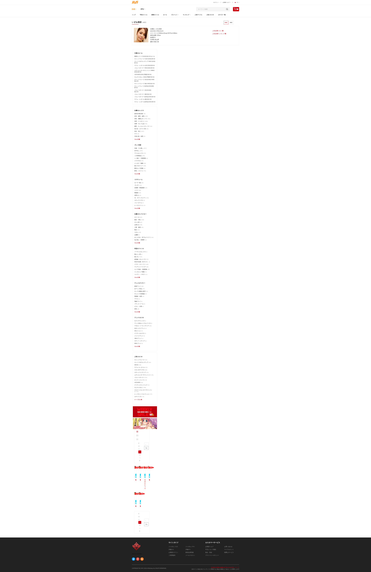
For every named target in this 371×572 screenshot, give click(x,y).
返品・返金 (208, 552)
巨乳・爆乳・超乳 (141, 116)
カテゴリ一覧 (222, 15)
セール (165, 15)
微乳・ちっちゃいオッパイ (143, 126)
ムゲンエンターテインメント (144, 375)
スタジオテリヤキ (140, 370)
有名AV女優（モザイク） (142, 262)
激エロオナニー (140, 166)
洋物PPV (188, 549)
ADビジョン (138, 331)
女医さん (137, 195)
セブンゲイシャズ (140, 321)
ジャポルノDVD (173, 546)
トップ (134, 15)
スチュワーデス (139, 200)
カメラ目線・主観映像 (142, 269)
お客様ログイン (173, 552)
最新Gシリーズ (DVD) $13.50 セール (144, 56)
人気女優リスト (217, 31)
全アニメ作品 (139, 289)
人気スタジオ (210, 15)
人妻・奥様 (138, 227)
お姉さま (138, 225)
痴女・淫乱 (139, 220)
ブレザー (138, 185)
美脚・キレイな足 (140, 124)
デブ (136, 134)
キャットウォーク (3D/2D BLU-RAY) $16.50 (144, 80)
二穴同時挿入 (139, 156)
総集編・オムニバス (141, 259)
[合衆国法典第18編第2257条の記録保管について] (225, 567)
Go (146, 448)
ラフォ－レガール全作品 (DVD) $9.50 (144, 102)
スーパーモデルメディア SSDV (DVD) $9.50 (144, 62)
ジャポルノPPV (190, 546)
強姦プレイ (138, 301)
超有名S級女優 (140, 113)
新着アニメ (138, 286)
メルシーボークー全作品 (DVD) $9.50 (144, 97)
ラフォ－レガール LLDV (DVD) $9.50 (144, 65)
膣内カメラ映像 (139, 168)
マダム (137, 232)
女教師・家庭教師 (140, 188)
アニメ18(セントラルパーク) (143, 323)
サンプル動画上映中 (141, 291)
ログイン (215, 2)
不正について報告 (210, 549)
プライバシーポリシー (212, 555)
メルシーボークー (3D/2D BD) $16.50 (142, 91)
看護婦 (137, 193)
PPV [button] (231, 22)
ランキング (186, 15)
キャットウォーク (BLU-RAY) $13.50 (144, 83)
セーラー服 (138, 183)
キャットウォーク (140, 360)
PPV (142, 9)
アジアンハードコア (141, 267)
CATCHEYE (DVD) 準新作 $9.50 (142, 74)
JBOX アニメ (138, 338)
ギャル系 (138, 222)
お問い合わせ (228, 546)
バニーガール (139, 203)
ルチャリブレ (139, 396)
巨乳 (136, 309)
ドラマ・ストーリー (141, 264)
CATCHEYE (138, 382)
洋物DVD (171, 549)
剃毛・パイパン (140, 171)
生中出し (138, 151)
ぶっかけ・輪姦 (140, 163)
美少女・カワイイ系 (141, 129)
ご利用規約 (172, 555)
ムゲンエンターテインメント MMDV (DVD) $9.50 (144, 71)
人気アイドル (198, 15)
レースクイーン (139, 205)
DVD (133, 9)
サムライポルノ (140, 387)
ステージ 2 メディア (141, 372)
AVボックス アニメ (140, 328)
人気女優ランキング (218, 34)
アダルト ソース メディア (143, 326)
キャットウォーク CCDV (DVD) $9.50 (144, 59)
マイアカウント (229, 549)
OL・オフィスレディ (141, 198)
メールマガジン (190, 555)
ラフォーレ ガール (141, 367)
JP (237, 2)
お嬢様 (137, 235)
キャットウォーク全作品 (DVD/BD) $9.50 (144, 86)
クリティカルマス (140, 333)
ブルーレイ (174, 15)
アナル (137, 299)
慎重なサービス (229, 552)
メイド (137, 190)
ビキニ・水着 (139, 306)
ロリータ (138, 217)
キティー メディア (140, 341)
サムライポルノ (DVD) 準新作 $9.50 (144, 77)
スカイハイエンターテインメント (143, 390)
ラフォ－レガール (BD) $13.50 (142, 99)
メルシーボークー (140, 377)
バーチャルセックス (140, 252)
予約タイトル (143, 15)
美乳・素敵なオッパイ (142, 119)
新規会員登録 (190, 552)
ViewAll (136, 139)
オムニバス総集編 (140, 294)
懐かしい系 (138, 254)
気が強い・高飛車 (140, 240)
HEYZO (137, 365)
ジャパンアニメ (139, 336)
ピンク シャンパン (140, 380)
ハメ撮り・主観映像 (141, 158)
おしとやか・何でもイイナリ (144, 237)
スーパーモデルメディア (142, 362)
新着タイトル (155, 15)
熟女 (137, 230)
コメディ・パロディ (140, 274)
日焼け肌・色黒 (139, 136)
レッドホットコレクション (143, 394)
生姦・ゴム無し (140, 148)
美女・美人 (139, 131)
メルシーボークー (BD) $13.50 (142, 94)
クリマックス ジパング (141, 385)
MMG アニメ (138, 343)
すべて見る (137, 399)
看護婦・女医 (139, 296)
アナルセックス (140, 153)
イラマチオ (138, 161)
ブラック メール (139, 304)
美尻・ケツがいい (141, 121)
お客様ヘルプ (226, 2)
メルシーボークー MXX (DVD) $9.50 (144, 68)
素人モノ (138, 257)
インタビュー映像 (140, 272)
